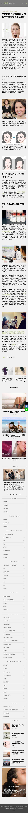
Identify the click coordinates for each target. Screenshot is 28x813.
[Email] (14, 357)
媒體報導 (5, 519)
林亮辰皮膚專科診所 (5, 806)
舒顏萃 (13, 344)
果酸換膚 (5, 688)
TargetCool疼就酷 (7, 675)
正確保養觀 (5, 575)
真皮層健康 (5, 554)
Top (14, 810)
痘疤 (4, 582)
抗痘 (4, 544)
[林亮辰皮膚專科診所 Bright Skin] (9, 3)
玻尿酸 (4, 692)
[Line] (26, 409)
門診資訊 (5, 511)
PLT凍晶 (5, 668)
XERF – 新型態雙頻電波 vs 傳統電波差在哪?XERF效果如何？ (18, 743)
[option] (14, 782)
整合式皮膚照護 (6, 550)
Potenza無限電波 (7, 644)
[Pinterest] (12, 357)
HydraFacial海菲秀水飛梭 (9, 630)
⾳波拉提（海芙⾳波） (8, 657)
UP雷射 (5, 650)
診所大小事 (5, 508)
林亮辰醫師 (5, 505)
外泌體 (4, 678)
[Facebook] (7, 357)
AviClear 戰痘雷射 (7, 617)
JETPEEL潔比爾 (6, 634)
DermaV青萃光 (6, 624)
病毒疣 (4, 578)
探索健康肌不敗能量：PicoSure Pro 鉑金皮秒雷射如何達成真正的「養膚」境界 (14, 791)
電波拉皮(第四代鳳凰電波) (9, 654)
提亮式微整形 (6, 682)
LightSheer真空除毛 (7, 637)
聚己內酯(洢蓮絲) (7, 695)
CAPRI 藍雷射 (6, 621)
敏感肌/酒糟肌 (6, 572)
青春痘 (4, 588)
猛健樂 (4, 606)
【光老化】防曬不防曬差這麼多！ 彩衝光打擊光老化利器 (7, 380)
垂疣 (4, 568)
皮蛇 (4, 585)
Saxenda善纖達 (6, 596)
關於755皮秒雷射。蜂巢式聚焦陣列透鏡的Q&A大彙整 (20, 380)
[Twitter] (9, 357)
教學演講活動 (6, 523)
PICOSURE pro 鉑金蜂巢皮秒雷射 (10, 641)
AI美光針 (5, 665)
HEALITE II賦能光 (7, 627)
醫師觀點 (15, 11)
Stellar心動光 (6, 647)
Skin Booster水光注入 (8, 537)
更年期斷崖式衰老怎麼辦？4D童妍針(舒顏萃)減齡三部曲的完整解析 (14, 411)
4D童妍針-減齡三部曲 (8, 534)
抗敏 (4, 540)
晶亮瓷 (4, 685)
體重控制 (5, 557)
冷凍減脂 (5, 603)
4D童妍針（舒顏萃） (5, 11)
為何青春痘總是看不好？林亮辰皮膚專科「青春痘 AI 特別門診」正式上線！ (18, 761)
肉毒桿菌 (5, 698)
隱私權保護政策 (20, 808)
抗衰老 (11, 11)
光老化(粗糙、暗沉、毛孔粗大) (10, 565)
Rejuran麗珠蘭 (6, 672)
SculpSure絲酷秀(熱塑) (8, 599)
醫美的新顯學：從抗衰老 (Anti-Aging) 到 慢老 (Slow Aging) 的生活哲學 (14, 435)
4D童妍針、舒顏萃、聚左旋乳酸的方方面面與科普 (14, 459)
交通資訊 (11, 806)
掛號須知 (5, 501)
